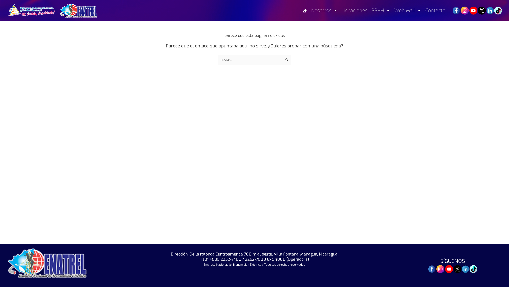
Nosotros (321, 10)
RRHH (377, 10)
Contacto (435, 10)
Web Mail (404, 10)
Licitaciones (354, 10)
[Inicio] (304, 10)
